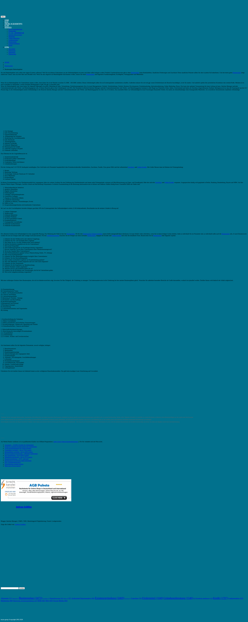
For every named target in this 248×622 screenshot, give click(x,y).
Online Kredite (141, 167)
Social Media (60, 601)
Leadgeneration (13, 40)
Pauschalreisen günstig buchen (14, 464)
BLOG (6, 22)
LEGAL (7, 47)
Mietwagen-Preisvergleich (13, 466)
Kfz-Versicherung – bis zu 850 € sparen (17, 455)
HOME (7, 20)
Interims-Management (15, 35)
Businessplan (13, 42)
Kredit (220, 598)
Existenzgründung (14, 43)
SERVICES (8, 27)
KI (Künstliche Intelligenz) (203, 598)
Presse (10, 45)
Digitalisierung (56, 598)
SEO (49, 601)
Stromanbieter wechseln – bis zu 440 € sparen (19, 452)
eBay (66, 598)
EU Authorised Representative (82, 598)
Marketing (12, 36)
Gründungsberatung (178, 598)
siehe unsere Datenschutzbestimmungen (65, 441)
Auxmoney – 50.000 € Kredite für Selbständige (19, 445)
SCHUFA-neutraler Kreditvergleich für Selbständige (21, 447)
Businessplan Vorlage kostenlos (92, 234)
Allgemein (6, 598)
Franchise (136, 598)
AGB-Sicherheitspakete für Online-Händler (18, 448)
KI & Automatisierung (15, 29)
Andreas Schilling (24, 507)
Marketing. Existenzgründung (25, 601)
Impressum (12, 52)
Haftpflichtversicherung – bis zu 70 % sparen (18, 457)
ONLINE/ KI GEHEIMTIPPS (13, 24)
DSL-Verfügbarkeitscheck (13, 462)
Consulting (46, 598)
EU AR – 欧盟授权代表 (16, 33)
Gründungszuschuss (53, 235)
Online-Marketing (14, 38)
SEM (41, 601)
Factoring (128, 598)
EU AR (7, 26)
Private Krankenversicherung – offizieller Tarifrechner (21, 454)
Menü (3, 16)
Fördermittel (12, 31)
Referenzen (12, 50)
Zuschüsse (131, 167)
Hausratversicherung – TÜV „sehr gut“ (17, 459)
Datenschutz (12, 54)
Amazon (15, 598)
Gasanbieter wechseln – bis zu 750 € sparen (18, 450)
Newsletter (12, 49)
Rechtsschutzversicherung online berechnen (18, 460)
